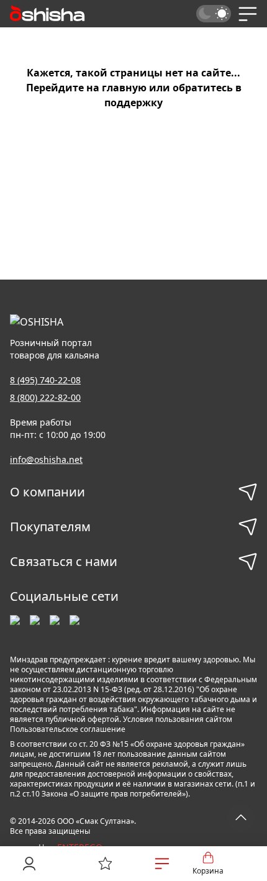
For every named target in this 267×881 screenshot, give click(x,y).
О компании (47, 491)
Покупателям (50, 526)
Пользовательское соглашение (67, 729)
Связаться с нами (63, 561)
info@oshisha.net (46, 459)
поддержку (133, 102)
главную (124, 87)
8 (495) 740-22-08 (45, 380)
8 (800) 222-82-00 (45, 397)
